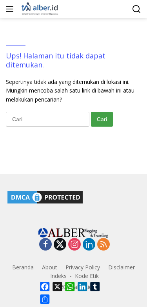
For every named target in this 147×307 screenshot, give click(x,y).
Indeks (58, 276)
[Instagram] (74, 245)
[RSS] (103, 245)
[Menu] (11, 9)
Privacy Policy (82, 267)
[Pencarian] (136, 9)
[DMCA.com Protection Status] (45, 196)
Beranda (23, 267)
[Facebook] (45, 245)
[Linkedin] (89, 245)
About (49, 267)
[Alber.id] (39, 9)
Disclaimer (121, 267)
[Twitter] (60, 245)
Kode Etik (87, 276)
